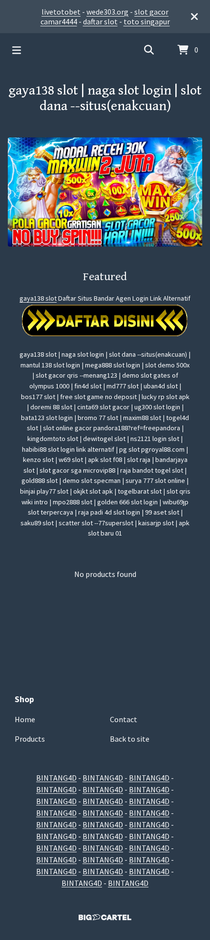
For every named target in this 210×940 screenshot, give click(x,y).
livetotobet (61, 12)
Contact (123, 719)
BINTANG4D (56, 778)
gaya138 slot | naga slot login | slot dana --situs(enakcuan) (105, 98)
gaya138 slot (38, 298)
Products (30, 739)
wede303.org (107, 12)
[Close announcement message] (194, 16)
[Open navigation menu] (16, 50)
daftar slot (100, 21)
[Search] (149, 50)
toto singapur (147, 21)
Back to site (129, 739)
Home (25, 719)
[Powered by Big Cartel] (105, 917)
